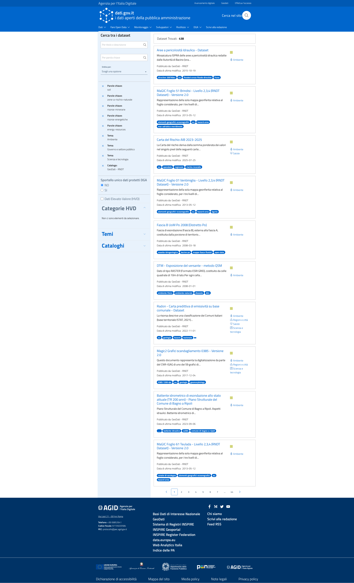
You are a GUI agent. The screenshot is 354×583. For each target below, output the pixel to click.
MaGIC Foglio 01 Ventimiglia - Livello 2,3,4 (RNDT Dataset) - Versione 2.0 (191, 182)
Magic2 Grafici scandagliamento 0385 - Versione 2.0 (190, 352)
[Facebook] (209, 506)
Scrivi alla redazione (222, 519)
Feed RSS (214, 524)
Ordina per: (106, 66)
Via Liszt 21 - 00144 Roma (110, 516)
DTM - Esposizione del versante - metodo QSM (189, 265)
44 (232, 492)
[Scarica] (231, 52)
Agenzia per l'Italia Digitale (117, 3)
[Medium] (216, 506)
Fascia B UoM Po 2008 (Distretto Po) (182, 224)
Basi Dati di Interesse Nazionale (176, 514)
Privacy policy (248, 579)
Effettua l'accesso (243, 3)
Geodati (224, 3)
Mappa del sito (159, 579)
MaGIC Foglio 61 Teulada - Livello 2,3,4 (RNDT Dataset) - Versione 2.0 (188, 446)
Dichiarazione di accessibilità (116, 579)
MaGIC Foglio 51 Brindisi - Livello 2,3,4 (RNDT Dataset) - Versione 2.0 (188, 92)
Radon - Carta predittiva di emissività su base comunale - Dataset (188, 308)
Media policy (190, 579)
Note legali (219, 579)
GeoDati (159, 519)
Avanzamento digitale (204, 3)
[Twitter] (222, 506)
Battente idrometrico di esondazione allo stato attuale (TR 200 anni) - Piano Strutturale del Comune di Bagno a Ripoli (189, 399)
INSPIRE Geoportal (166, 529)
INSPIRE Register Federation (174, 534)
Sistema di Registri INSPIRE (173, 524)
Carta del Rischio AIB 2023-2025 (179, 139)
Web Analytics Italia (167, 545)
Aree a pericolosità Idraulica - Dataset (182, 50)
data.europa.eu (164, 540)
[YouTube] (228, 506)
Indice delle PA (164, 550)
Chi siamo (214, 513)
